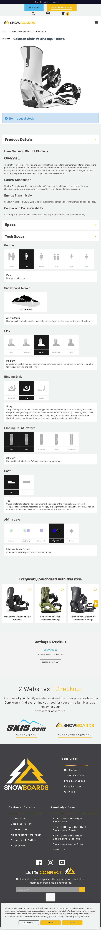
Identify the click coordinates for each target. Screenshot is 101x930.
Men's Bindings (40, 31)
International (20, 829)
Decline (50, 922)
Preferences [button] (85, 917)
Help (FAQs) (19, 845)
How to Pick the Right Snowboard (67, 820)
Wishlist (69, 791)
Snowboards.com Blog (68, 844)
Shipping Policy (21, 823)
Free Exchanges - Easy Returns (50, 2)
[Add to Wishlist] (29, 588)
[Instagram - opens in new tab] (50, 862)
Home (4, 31)
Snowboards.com (61, 7)
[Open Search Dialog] (33, 13)
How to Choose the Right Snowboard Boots (70, 828)
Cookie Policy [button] (32, 917)
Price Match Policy (23, 840)
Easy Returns (73, 786)
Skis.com (34, 7)
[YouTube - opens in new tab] (62, 862)
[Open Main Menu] (84, 22)
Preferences (28, 922)
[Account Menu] (48, 13)
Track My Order (74, 775)
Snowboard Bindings (25, 31)
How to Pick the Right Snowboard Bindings (67, 837)
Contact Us (18, 818)
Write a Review (50, 662)
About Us (59, 849)
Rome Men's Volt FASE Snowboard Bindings (50, 618)
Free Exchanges (74, 780)
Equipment (12, 31)
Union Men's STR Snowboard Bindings (17, 618)
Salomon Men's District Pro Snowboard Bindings (83, 618)
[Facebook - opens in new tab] (39, 862)
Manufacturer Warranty (26, 834)
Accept (72, 922)
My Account (72, 770)
